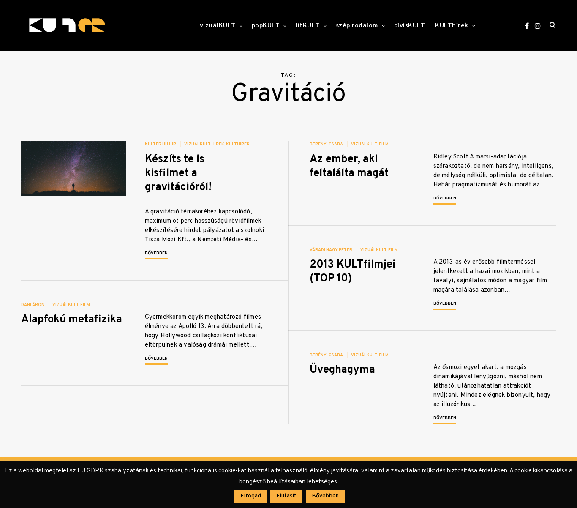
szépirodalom (357, 26)
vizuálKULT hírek (204, 144)
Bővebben (156, 253)
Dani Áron (32, 305)
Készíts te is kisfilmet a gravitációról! (178, 174)
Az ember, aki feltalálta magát (349, 166)
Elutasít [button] (286, 496)
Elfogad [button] (250, 496)
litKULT (308, 26)
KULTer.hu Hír (160, 144)
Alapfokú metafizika (71, 320)
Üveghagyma (342, 370)
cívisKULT (409, 26)
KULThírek (451, 26)
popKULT (266, 26)
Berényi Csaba (326, 144)
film (384, 144)
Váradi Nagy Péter (331, 250)
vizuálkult (364, 144)
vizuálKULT (218, 26)
